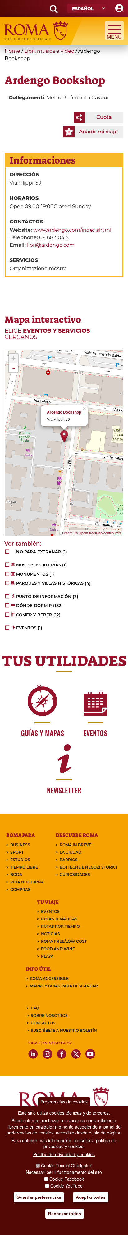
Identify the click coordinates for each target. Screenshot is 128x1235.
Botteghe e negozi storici (88, 867)
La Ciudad (70, 852)
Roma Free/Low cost (64, 941)
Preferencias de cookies (64, 1101)
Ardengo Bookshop (64, 412)
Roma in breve (75, 844)
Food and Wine (58, 948)
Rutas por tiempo (60, 926)
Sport (17, 852)
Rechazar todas (64, 1213)
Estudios (20, 859)
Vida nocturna (27, 882)
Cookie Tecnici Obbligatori (66, 1165)
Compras (20, 889)
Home (12, 51)
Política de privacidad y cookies (64, 1154)
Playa (47, 956)
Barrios (69, 859)
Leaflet (67, 532)
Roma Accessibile (49, 978)
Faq (35, 1008)
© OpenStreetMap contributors (98, 532)
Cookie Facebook (66, 1179)
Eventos (50, 911)
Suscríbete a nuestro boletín (64, 1030)
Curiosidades (75, 874)
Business (20, 844)
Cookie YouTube (66, 1186)
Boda (16, 874)
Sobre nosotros (49, 1015)
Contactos (43, 1023)
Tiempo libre (24, 867)
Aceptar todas (91, 1197)
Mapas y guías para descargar (64, 986)
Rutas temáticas (59, 919)
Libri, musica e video (49, 51)
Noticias (50, 934)
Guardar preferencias (38, 1197)
